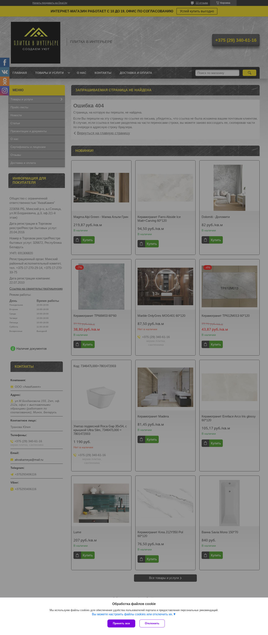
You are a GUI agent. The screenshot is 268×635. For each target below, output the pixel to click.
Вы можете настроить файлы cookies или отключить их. (132, 614)
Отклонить (152, 623)
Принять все (121, 623)
